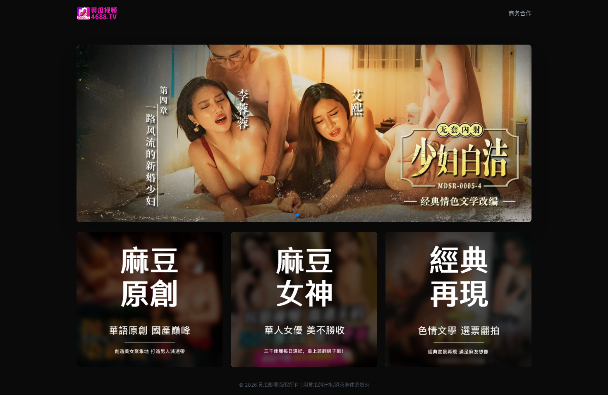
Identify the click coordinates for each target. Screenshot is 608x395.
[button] (297, 215)
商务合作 (519, 13)
